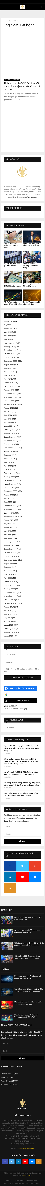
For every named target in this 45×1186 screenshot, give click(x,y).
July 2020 (7, 567)
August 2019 (9, 607)
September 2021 (10, 517)
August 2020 (9, 563)
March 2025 (8, 383)
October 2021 (9, 513)
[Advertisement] (22, 52)
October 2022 (9, 488)
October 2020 (9, 556)
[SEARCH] (38, 727)
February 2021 (10, 542)
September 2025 (10, 361)
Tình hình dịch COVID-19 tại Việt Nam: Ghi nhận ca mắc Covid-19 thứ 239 (22, 86)
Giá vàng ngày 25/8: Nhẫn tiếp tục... (31, 285)
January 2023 (9, 477)
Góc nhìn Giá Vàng (32, 1184)
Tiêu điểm (7, 79)
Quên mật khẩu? (10, 706)
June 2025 (8, 372)
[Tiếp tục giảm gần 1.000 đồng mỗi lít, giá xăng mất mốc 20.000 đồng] (7, 946)
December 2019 (10, 592)
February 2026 (10, 343)
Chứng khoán (6, 1084)
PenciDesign (27, 1175)
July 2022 (7, 498)
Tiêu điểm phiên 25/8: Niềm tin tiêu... (12, 285)
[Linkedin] (18, 1161)
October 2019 (9, 600)
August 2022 (9, 495)
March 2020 (8, 582)
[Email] (32, 1161)
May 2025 (8, 375)
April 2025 (8, 379)
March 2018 (8, 636)
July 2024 (7, 412)
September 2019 (10, 603)
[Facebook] (5, 1161)
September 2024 (10, 404)
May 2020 (8, 574)
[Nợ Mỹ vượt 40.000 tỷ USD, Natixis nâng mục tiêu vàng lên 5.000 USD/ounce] (13, 257)
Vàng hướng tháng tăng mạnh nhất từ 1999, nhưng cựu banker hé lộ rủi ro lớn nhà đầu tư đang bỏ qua (21, 761)
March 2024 (8, 426)
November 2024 (10, 397)
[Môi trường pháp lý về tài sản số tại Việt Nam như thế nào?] (7, 1005)
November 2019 (10, 596)
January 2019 (9, 632)
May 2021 (8, 531)
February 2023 (10, 473)
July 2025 (7, 368)
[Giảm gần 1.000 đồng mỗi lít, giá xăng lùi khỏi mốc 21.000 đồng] (7, 959)
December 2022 (10, 480)
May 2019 (8, 618)
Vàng (3, 1077)
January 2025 (9, 390)
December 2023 (10, 437)
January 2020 (9, 589)
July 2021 (7, 524)
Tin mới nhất (15, 79)
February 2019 (10, 629)
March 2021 (8, 538)
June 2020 (8, 571)
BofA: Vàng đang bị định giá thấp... (31, 303)
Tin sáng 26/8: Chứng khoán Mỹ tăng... (30, 265)
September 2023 (10, 448)
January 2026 (9, 346)
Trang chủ (9, 1180)
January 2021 (9, 545)
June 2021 (8, 527)
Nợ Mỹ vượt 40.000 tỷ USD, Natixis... (12, 264)
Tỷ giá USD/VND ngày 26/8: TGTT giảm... (11, 245)
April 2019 (8, 621)
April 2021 (8, 535)
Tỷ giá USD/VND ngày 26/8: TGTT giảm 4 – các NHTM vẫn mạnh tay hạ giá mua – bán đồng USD (22, 748)
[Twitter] (11, 1161)
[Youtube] (25, 1161)
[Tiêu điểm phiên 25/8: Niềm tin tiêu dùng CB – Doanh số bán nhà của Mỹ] (13, 277)
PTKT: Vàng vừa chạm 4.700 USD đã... (13, 303)
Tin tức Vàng (19, 1180)
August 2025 (9, 365)
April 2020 (8, 578)
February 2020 (10, 585)
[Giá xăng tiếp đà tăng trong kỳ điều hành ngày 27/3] (7, 920)
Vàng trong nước (32, 1180)
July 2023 (7, 455)
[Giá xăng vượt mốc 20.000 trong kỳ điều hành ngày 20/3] (7, 933)
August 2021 (9, 520)
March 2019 (8, 625)
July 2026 (7, 325)
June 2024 (8, 415)
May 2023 (8, 462)
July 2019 (7, 611)
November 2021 (10, 509)
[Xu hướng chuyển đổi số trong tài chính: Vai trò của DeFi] (7, 979)
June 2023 (8, 459)
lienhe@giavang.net (26, 1148)
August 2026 (9, 321)
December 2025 (10, 350)
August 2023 (9, 451)
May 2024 (8, 419)
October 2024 (9, 401)
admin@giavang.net (29, 197)
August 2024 (9, 408)
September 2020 (10, 560)
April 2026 (8, 336)
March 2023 (8, 469)
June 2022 (8, 502)
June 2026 (8, 328)
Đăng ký (23, 709)
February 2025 (10, 386)
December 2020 (10, 549)
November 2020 (10, 553)
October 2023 (9, 444)
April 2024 (8, 422)
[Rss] (39, 1161)
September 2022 (10, 491)
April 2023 (8, 466)
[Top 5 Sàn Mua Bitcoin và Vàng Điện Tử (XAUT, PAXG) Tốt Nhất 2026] (7, 992)
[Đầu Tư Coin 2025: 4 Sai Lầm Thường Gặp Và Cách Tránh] (7, 1018)
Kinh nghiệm (19, 1184)
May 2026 (8, 332)
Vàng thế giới (6, 1081)
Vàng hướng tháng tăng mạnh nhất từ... (31, 244)
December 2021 (10, 506)
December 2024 (10, 393)
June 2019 (8, 614)
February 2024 (10, 430)
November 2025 (10, 354)
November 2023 (10, 441)
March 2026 (8, 339)
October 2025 (9, 357)
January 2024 (9, 433)
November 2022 (10, 484)
